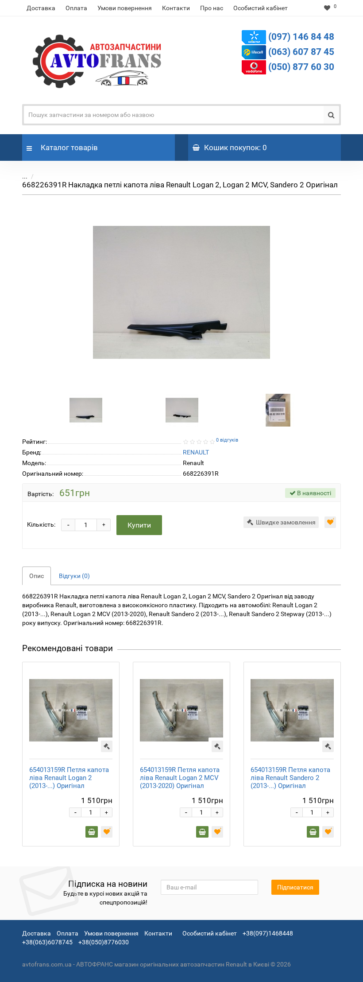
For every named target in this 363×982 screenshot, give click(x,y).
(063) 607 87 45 (301, 52)
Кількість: (41, 524)
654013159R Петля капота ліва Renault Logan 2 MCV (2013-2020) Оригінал (180, 778)
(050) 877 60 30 (301, 67)
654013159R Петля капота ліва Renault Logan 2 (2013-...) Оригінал (69, 778)
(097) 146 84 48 (301, 36)
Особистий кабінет (260, 8)
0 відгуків (227, 440)
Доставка (41, 8)
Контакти (176, 8)
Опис (36, 575)
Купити (139, 525)
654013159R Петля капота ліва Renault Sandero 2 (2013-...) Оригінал (290, 778)
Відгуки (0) (74, 575)
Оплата (76, 8)
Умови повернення (124, 8)
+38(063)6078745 (47, 942)
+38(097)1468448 (268, 933)
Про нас (211, 8)
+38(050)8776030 (103, 942)
